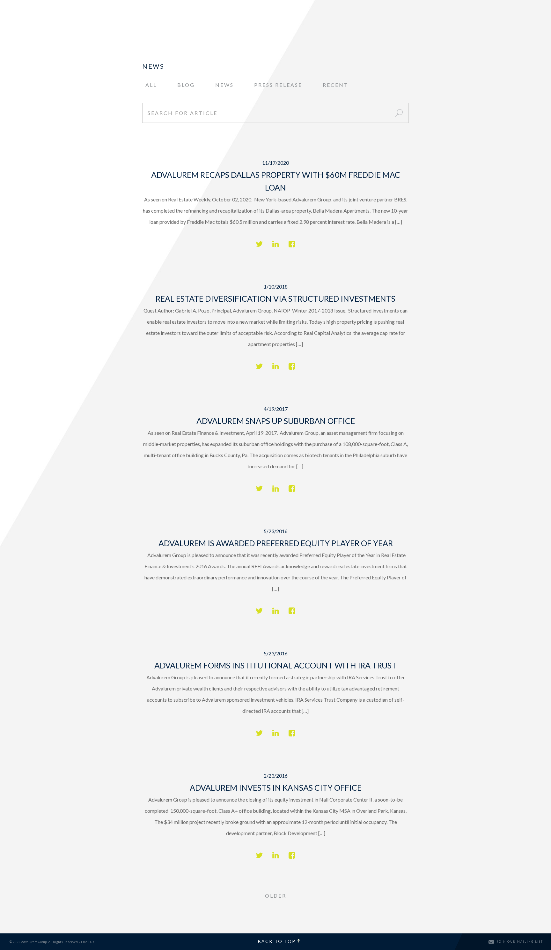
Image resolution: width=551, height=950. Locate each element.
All (151, 85)
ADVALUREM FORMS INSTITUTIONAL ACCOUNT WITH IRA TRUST (275, 665)
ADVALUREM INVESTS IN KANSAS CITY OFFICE (276, 787)
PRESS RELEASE (278, 85)
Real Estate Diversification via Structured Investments (275, 298)
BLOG (186, 85)
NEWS (224, 85)
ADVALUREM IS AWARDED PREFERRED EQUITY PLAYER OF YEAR (275, 543)
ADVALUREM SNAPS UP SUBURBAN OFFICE (275, 421)
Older (275, 895)
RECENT (336, 85)
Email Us (87, 942)
